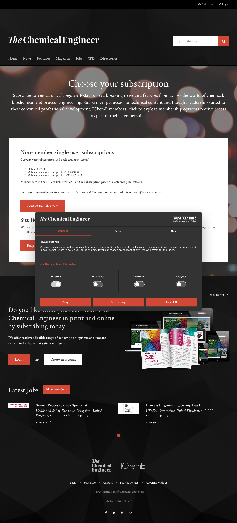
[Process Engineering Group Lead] (128, 408)
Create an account (63, 359)
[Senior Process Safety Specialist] (18, 405)
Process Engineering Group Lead (173, 405)
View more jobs (56, 389)
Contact (108, 483)
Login (225, 4)
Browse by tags (129, 483)
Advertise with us (156, 483)
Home (12, 59)
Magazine (63, 59)
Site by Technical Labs (118, 501)
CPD (91, 59)
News (27, 59)
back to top (216, 295)
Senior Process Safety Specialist (62, 405)
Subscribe (207, 4)
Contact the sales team (43, 206)
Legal (73, 483)
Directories (108, 59)
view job (41, 422)
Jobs (79, 59)
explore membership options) (171, 109)
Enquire (33, 245)
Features (43, 59)
